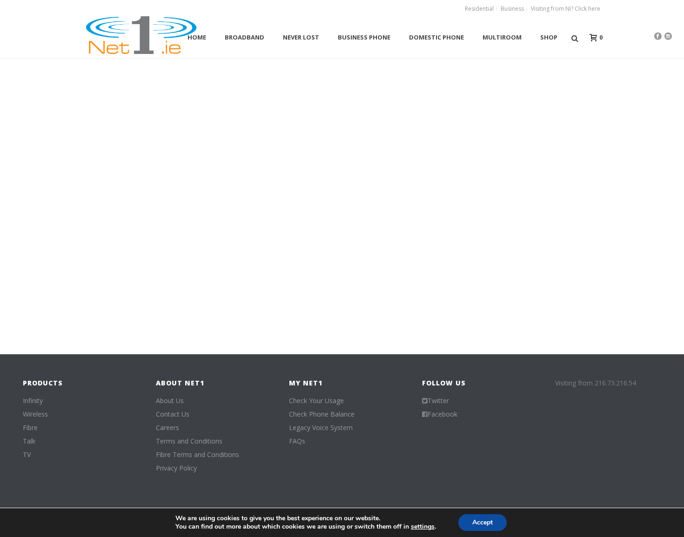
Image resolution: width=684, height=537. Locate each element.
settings (423, 527)
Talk (29, 441)
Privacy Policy (176, 468)
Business (512, 9)
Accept (482, 522)
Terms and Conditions (189, 441)
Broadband (244, 37)
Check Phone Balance (322, 414)
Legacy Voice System (321, 428)
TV (27, 455)
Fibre (30, 428)
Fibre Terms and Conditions (197, 455)
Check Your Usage (316, 401)
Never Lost (301, 37)
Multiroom (502, 37)
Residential (479, 9)
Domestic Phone (436, 37)
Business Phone (364, 37)
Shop (548, 37)
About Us (170, 401)
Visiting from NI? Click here (565, 9)
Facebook (442, 414)
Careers (167, 428)
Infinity (33, 401)
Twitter (438, 401)
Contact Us (172, 414)
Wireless (35, 414)
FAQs (297, 441)
